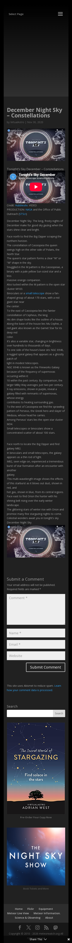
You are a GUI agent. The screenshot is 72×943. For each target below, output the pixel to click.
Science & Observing (27, 917)
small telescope (35, 293)
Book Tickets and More (36, 888)
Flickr (30, 909)
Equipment (46, 909)
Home (19, 909)
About (49, 917)
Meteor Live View (18, 913)
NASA (28, 209)
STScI (22, 214)
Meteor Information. (47, 913)
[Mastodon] (55, 928)
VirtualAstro (17, 122)
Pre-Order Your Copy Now (36, 817)
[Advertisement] (36, 55)
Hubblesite (21, 205)
